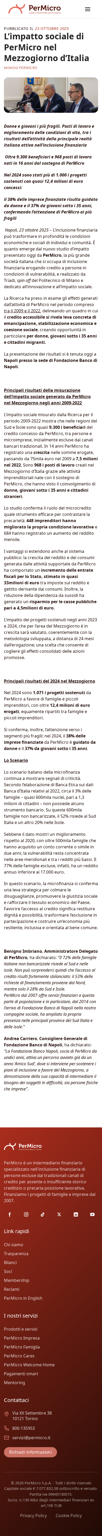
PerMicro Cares (19, 1356)
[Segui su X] (59, 1214)
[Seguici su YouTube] (92, 1214)
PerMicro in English (23, 1298)
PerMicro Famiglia (22, 1347)
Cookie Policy (69, 1515)
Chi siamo (13, 1245)
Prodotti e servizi (20, 1329)
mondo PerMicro (20, 67)
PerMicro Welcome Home (29, 1365)
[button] (88, 9)
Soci (8, 1271)
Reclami (11, 1289)
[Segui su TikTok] (42, 1214)
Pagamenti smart (21, 1374)
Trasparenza (16, 1253)
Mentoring (14, 1382)
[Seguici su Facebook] (9, 1214)
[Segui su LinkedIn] (76, 1214)
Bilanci (10, 1262)
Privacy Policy (33, 1515)
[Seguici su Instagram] (26, 1214)
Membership (16, 1280)
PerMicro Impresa (22, 1338)
